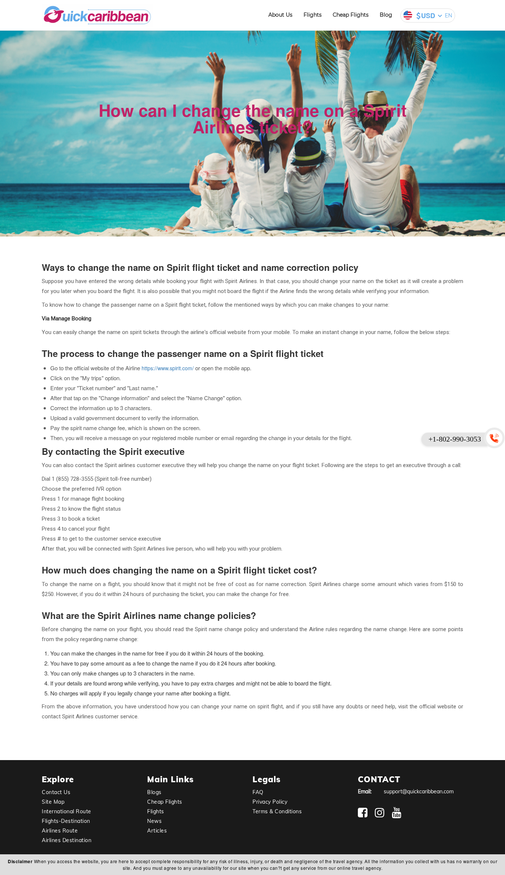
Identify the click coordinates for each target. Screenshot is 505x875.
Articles (157, 830)
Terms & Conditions (277, 811)
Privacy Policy (270, 802)
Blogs (154, 792)
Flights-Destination (66, 821)
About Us (280, 14)
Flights (313, 14)
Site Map (53, 802)
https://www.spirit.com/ (168, 368)
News (154, 821)
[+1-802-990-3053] (496, 437)
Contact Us (56, 792)
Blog (386, 14)
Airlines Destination (66, 840)
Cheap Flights (351, 14)
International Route (66, 811)
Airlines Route (60, 830)
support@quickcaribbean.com (419, 791)
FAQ (258, 792)
